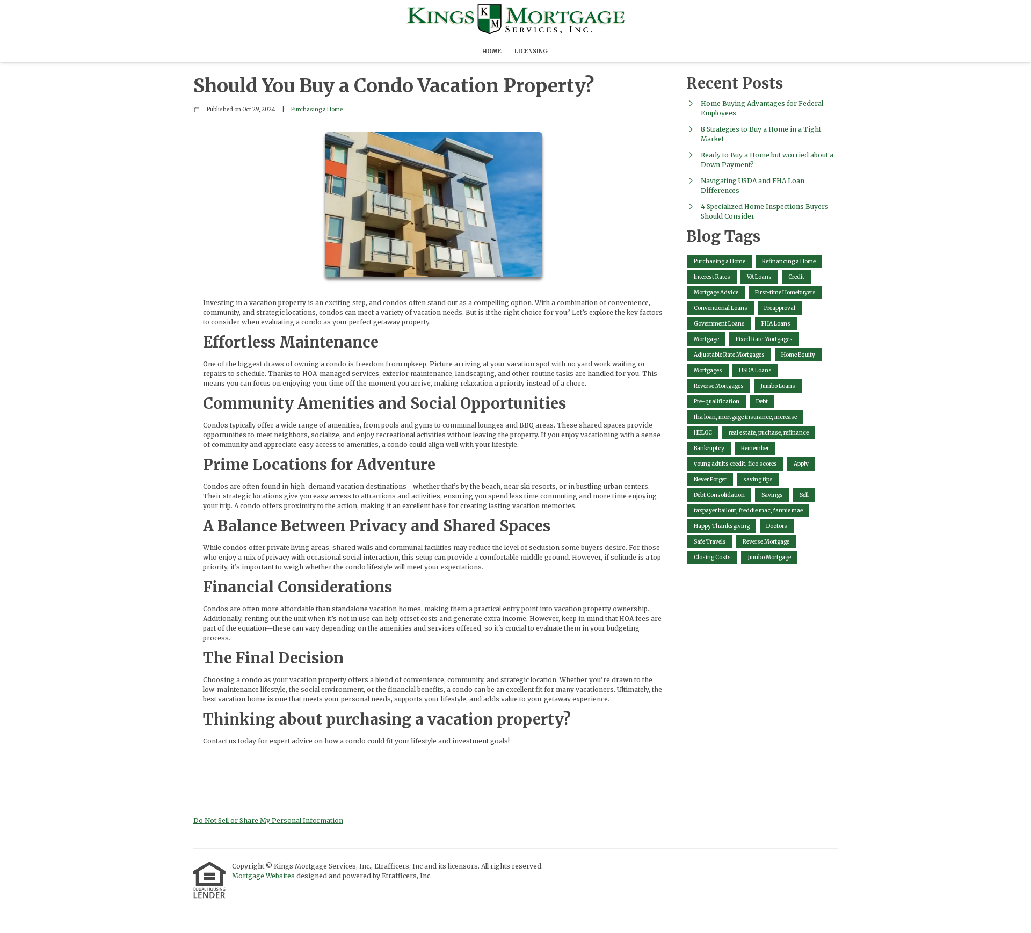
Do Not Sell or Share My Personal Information (268, 820)
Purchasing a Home (317, 109)
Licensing (531, 51)
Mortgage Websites (264, 876)
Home (492, 51)
